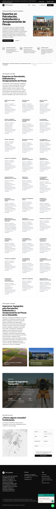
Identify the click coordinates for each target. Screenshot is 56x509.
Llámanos (17, 40)
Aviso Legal (44, 474)
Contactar (50, 5)
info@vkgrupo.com (28, 479)
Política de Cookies (45, 476)
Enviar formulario (43, 455)
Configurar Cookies (45, 482)
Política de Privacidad (47, 451)
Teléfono (46, 436)
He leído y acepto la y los (44, 452)
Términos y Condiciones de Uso (42, 453)
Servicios (33, 5)
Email (36, 436)
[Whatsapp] (52, 505)
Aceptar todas (41, 1)
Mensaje (36, 445)
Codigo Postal (37, 441)
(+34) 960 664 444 (28, 477)
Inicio (29, 5)
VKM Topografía (9, 5)
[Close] (53, 495)
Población (46, 441)
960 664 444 (43, 5)
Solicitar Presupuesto (7, 40)
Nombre (36, 431)
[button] (15, 443)
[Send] (53, 501)
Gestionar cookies (50, 1)
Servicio (46, 431)
